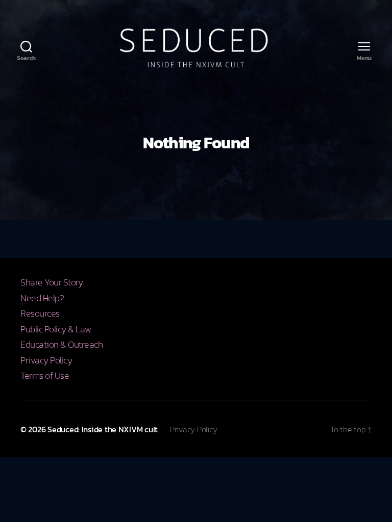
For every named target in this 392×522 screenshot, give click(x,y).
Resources (40, 313)
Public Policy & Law (55, 329)
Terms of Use (44, 375)
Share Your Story (51, 282)
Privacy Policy (46, 360)
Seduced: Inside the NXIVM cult (102, 429)
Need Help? (42, 298)
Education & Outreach (61, 344)
